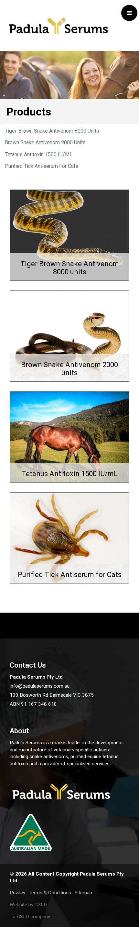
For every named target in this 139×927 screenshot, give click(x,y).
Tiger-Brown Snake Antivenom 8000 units (52, 131)
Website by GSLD (28, 905)
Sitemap (83, 893)
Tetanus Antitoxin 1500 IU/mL (38, 154)
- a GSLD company (30, 917)
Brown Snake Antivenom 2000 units (45, 142)
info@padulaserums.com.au (40, 686)
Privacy (17, 893)
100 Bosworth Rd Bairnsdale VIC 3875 (52, 695)
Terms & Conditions (50, 893)
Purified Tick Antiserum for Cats (41, 166)
